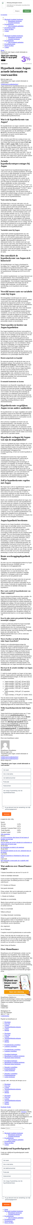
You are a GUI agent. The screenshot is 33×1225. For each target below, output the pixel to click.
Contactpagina (5, 1016)
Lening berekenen (9, 1070)
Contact (6, 31)
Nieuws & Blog (9, 29)
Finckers (23, 1111)
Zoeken (3, 1128)
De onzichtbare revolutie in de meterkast (12, 847)
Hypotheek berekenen (10, 1054)
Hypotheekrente (9, 24)
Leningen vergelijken (10, 1046)
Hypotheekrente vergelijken (12, 1045)
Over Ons (7, 1023)
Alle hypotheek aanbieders (15, 26)
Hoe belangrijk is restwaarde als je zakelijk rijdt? (15, 860)
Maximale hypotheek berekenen (13, 19)
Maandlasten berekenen (15, 21)
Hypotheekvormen (9, 27)
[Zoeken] (23, 1128)
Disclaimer (7, 1022)
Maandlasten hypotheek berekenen (14, 1056)
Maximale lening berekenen (12, 1057)
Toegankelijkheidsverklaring (12, 1027)
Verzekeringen (8, 1221)
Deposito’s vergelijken (10, 1067)
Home (6, 1209)
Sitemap (6, 1030)
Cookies (6, 1025)
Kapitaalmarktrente (9, 1069)
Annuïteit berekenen (14, 22)
